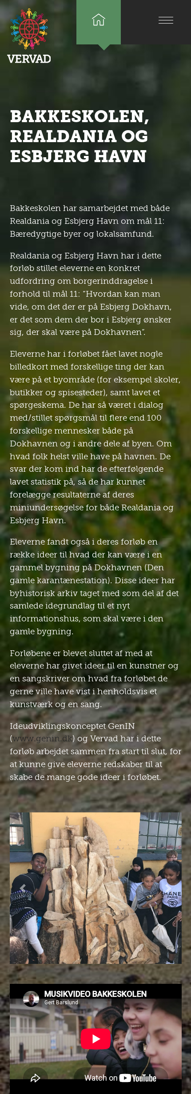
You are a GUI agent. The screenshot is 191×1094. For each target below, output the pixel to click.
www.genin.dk (42, 738)
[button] (23, 888)
